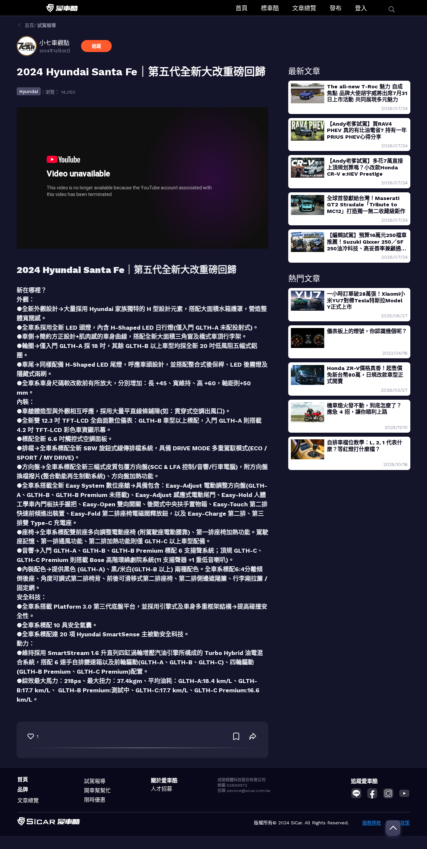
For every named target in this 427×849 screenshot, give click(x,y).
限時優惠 (94, 800)
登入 (361, 8)
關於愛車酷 (164, 780)
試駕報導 (94, 781)
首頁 (242, 8)
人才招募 (161, 789)
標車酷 (270, 8)
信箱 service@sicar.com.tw (244, 790)
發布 (336, 8)
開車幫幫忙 (97, 790)
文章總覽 (304, 8)
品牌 (22, 789)
